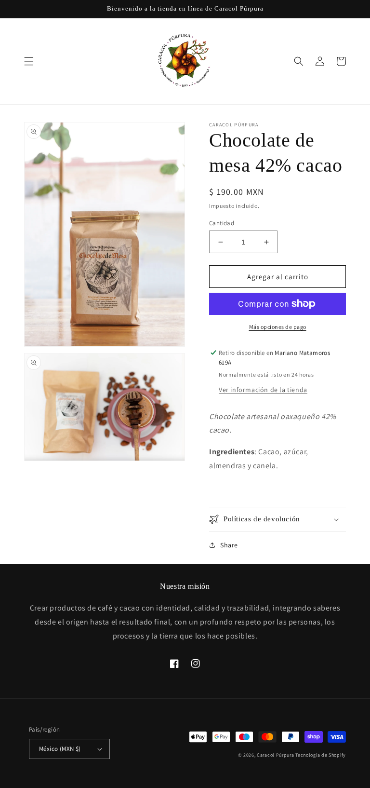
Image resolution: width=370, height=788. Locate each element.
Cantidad (221, 223)
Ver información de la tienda (263, 389)
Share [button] (229, 545)
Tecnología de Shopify (320, 755)
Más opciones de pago (277, 326)
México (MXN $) (60, 749)
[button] (29, 61)
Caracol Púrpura (275, 755)
